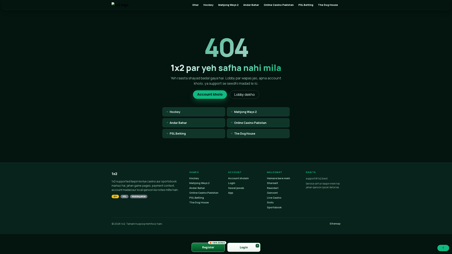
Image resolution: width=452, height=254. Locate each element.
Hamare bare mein (278, 178)
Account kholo (210, 94)
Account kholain (238, 178)
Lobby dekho (244, 94)
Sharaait (272, 183)
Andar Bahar (251, 5)
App (230, 192)
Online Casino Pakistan (279, 5)
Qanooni (272, 192)
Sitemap (335, 223)
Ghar (195, 5)
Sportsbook (274, 207)
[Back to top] (443, 248)
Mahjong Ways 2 (228, 5)
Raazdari (272, 188)
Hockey (208, 5)
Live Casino (274, 197)
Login (231, 183)
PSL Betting (305, 5)
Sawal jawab (236, 188)
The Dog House (328, 5)
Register (213, 246)
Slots (270, 202)
